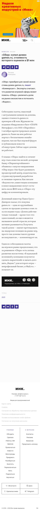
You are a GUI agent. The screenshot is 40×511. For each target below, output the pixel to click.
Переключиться (10, 467)
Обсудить (10, 434)
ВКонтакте (12, 486)
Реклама (30, 437)
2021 (3, 297)
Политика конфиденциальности (13, 414)
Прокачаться (10, 447)
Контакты (29, 434)
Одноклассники (12, 491)
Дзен (30, 486)
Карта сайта (6, 404)
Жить (10, 471)
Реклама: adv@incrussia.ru (20, 394)
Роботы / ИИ (10, 441)
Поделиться (10, 474)
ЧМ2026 (10, 444)
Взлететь (10, 464)
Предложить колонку (30, 444)
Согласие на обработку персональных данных (19, 411)
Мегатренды (10, 454)
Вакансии (29, 441)
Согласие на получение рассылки (14, 421)
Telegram (30, 491)
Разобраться (10, 461)
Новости (5, 51)
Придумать (10, 457)
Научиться (10, 477)
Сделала (10, 437)
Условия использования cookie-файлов (16, 417)
